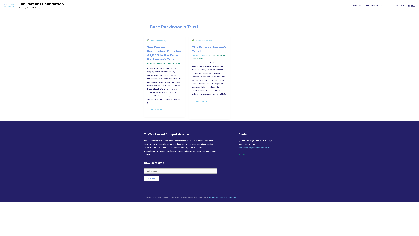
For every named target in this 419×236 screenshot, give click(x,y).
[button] (381, 5)
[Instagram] (412, 5)
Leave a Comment (199, 55)
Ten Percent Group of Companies (222, 197)
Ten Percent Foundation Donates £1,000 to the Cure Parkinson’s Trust (164, 53)
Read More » (157, 109)
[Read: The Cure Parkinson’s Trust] (202, 40)
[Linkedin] (240, 154)
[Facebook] (409, 5)
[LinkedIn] (414, 5)
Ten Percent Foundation (41, 4)
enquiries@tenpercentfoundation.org (254, 147)
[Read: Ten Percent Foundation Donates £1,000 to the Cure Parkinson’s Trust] (157, 40)
